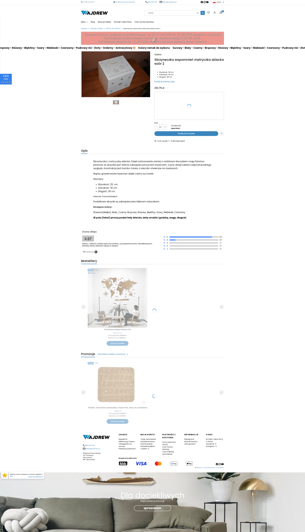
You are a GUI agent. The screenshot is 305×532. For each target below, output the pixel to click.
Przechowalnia (146, 444)
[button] (203, 13)
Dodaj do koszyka (186, 133)
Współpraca (189, 439)
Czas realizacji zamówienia (168, 452)
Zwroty (165, 444)
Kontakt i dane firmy (214, 439)
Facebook (210, 444)
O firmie (209, 441)
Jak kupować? (190, 444)
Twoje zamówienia (148, 439)
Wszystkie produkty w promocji (111, 354)
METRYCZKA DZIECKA (113, 29)
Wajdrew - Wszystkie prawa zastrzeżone (210, 467)
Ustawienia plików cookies (147, 447)
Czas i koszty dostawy (167, 448)
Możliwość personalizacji (125, 2)
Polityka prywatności (127, 449)
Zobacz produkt (118, 343)
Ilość (156, 123)
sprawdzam (152, 508)
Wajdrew (84, 29)
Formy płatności (169, 442)
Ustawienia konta (147, 441)
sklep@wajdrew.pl (169, 2)
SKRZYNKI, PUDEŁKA (96, 29)
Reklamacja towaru (127, 441)
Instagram (210, 446)
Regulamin (123, 439)
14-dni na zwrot (88, 2)
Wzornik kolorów (190, 441)
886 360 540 (152, 2)
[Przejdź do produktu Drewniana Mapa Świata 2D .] (117, 298)
